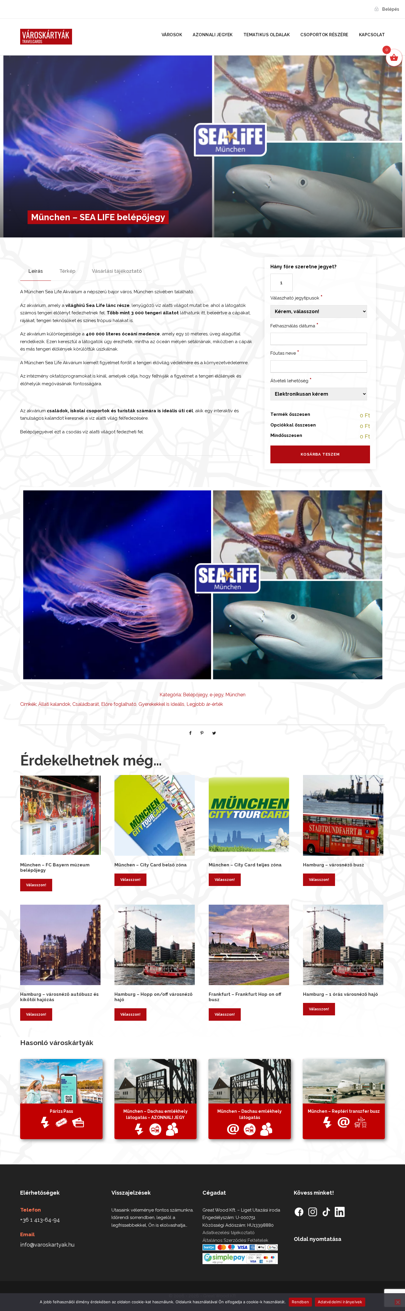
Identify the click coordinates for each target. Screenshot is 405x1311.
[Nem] (398, 1302)
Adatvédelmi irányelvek (340, 1301)
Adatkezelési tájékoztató (229, 1232)
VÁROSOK (172, 34)
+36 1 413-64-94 (40, 1220)
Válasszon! (36, 885)
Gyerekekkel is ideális (161, 704)
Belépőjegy (195, 694)
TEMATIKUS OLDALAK (266, 34)
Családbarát (85, 704)
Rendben (300, 1301)
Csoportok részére (324, 34)
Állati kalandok (54, 704)
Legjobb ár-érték (204, 704)
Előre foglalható (118, 704)
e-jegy (216, 694)
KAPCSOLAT (372, 34)
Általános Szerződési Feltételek (235, 1240)
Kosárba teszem (320, 454)
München (235, 694)
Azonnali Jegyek (213, 34)
